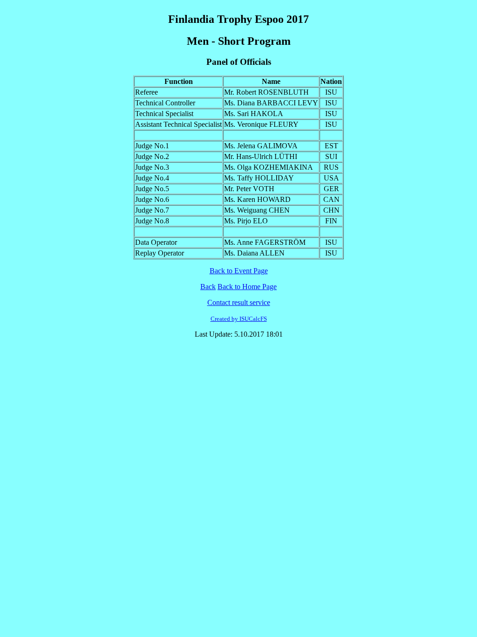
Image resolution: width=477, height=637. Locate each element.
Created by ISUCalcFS (239, 318)
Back (208, 287)
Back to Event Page (239, 271)
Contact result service (238, 302)
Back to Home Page (247, 287)
